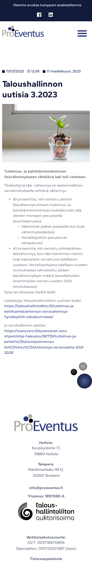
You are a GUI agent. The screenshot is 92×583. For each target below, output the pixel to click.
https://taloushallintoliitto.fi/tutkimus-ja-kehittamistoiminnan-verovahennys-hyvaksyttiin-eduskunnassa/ (39, 311)
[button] (82, 33)
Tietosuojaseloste (46, 558)
